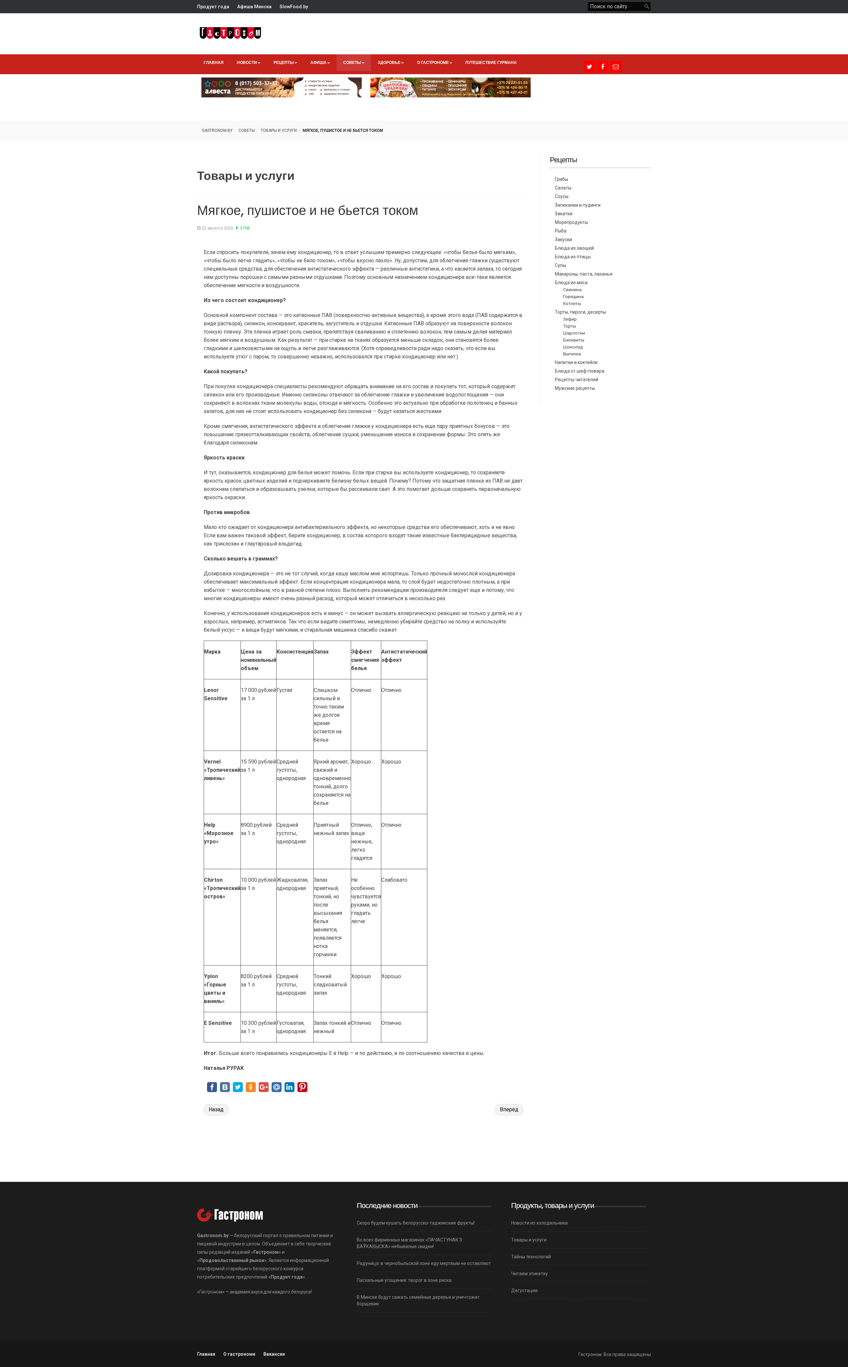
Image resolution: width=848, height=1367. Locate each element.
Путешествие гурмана (491, 62)
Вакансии (274, 1354)
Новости (247, 62)
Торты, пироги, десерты (580, 312)
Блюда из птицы (573, 256)
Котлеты (572, 303)
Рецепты (284, 62)
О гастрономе (433, 62)
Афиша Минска (254, 6)
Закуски (563, 239)
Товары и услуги (279, 130)
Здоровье (389, 62)
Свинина (572, 289)
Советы (352, 62)
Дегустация (524, 1290)
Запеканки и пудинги (578, 205)
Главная (214, 62)
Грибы (561, 179)
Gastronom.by (217, 130)
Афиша (318, 62)
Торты (569, 326)
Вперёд (509, 1109)
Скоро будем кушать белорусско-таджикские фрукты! (416, 1223)
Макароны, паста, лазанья (583, 274)
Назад (216, 1109)
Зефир (570, 319)
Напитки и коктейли (576, 362)
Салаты (563, 187)
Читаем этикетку (529, 1273)
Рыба (560, 231)
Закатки (563, 213)
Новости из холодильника (539, 1223)
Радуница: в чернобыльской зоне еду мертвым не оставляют (424, 1263)
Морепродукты (571, 222)
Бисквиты (573, 339)
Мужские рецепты (575, 388)
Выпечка (572, 353)
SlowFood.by (294, 6)
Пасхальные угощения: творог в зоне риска (404, 1280)
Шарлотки (574, 333)
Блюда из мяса (571, 282)
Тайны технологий (531, 1256)
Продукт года (213, 6)
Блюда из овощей (574, 248)
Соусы (561, 196)
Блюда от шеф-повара (579, 371)
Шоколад (573, 346)
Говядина (573, 296)
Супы (560, 265)
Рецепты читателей (576, 379)
